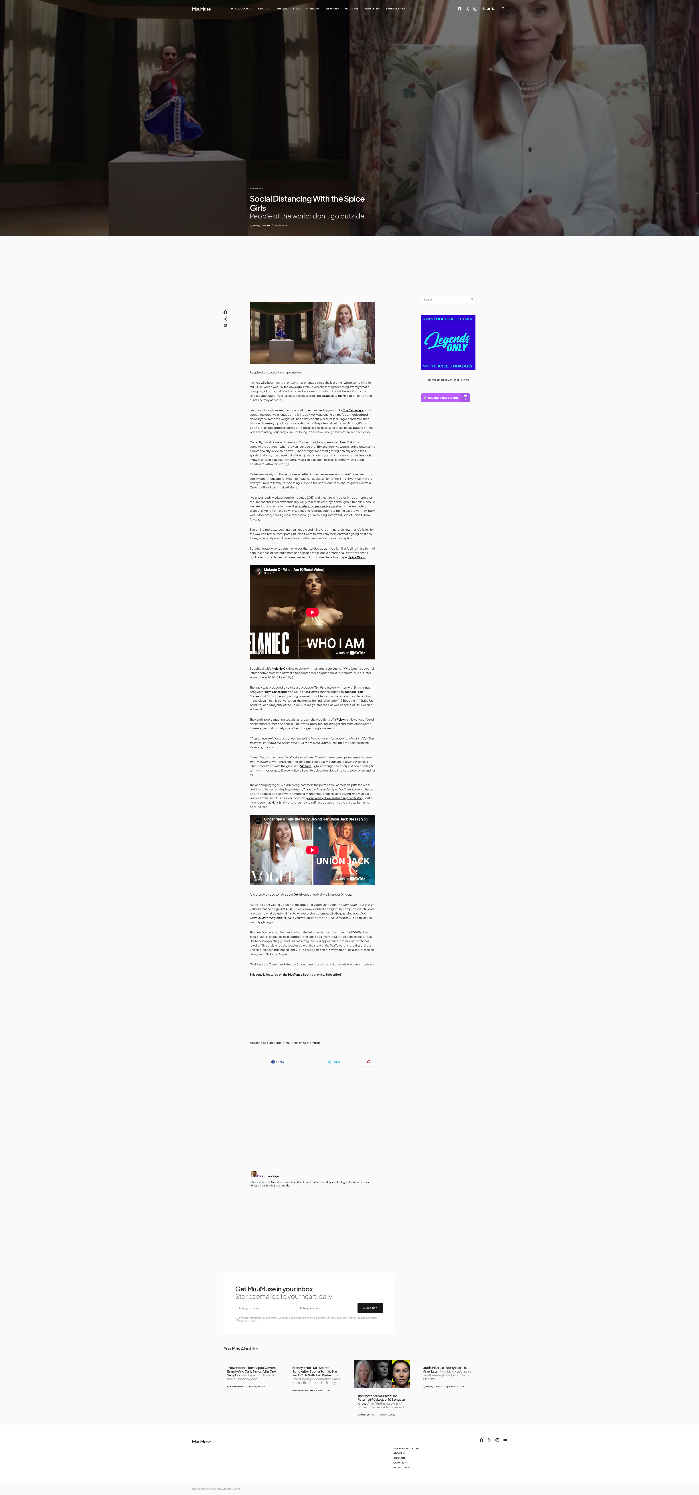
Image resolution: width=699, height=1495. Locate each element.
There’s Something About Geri (270, 918)
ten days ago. (293, 387)
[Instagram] (475, 9)
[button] (488, 9)
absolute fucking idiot (340, 395)
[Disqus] (312, 1116)
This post (305, 428)
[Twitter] (467, 9)
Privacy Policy (403, 1467)
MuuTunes (295, 974)
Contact (399, 1458)
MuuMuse (201, 8)
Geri (297, 894)
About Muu (400, 1453)
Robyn (340, 719)
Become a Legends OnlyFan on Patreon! (448, 379)
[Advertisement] (349, 263)
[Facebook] (459, 9)
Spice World (357, 557)
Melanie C (278, 668)
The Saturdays (353, 410)
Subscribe (370, 1308)
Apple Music (311, 1043)
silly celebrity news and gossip (316, 506)
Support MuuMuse (406, 1448)
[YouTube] (505, 1440)
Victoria (305, 766)
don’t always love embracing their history (335, 798)
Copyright (400, 1462)
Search (472, 299)
